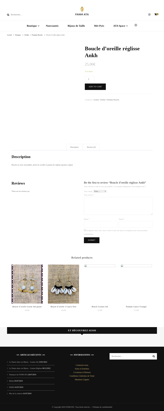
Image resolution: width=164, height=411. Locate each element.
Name (87, 219)
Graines (96, 100)
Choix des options (27, 281)
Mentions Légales (82, 379)
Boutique (32, 25)
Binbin (11, 381)
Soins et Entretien (82, 369)
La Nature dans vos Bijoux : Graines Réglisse (25, 368)
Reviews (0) (91, 147)
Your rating (89, 191)
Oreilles (103, 100)
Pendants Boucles (113, 100)
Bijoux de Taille (76, 25)
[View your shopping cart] (155, 14)
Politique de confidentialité (102, 407)
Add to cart (95, 87)
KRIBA (11, 387)
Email (122, 219)
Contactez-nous (82, 365)
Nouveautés (52, 25)
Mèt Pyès (99, 25)
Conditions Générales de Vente (81, 376)
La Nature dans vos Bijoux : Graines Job (23, 362)
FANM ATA (82, 14)
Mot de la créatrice (16, 394)
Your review (89, 195)
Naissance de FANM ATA (18, 375)
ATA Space (119, 25)
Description (74, 147)
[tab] (74, 147)
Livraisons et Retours (82, 372)
